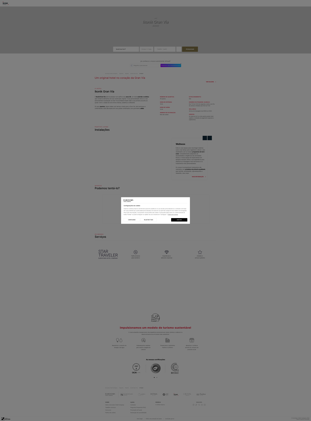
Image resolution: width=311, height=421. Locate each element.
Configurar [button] (131, 219)
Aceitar (179, 219)
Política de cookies (173, 214)
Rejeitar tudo (148, 219)
